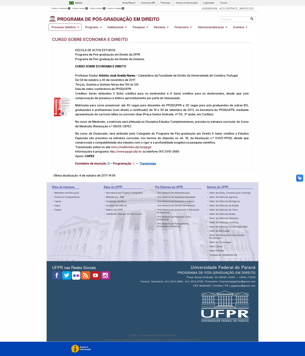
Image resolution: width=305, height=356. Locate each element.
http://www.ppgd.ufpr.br (126, 151)
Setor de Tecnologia (220, 242)
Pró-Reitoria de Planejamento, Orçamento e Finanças (173, 225)
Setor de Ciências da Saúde (224, 205)
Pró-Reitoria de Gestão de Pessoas (176, 205)
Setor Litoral (215, 246)
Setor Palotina (216, 250)
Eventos (238, 27)
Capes (57, 201)
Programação (122, 163)
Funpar (58, 209)
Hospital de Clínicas (116, 205)
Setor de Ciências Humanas (223, 218)
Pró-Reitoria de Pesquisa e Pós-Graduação (174, 218)
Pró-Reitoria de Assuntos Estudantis (177, 197)
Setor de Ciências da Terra (223, 209)
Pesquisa (139, 27)
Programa (91, 27)
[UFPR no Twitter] (67, 276)
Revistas (159, 27)
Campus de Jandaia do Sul (223, 255)
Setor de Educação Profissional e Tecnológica (227, 236)
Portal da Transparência (67, 197)
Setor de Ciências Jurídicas (223, 222)
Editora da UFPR (114, 209)
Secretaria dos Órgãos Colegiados (124, 192)
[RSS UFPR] (86, 276)
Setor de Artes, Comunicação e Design (230, 192)
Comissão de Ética (116, 201)
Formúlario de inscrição (90, 163)
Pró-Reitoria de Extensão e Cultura (176, 201)
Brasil (79, 2)
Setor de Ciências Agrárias (223, 197)
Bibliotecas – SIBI (115, 197)
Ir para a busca (97, 8)
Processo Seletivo (64, 27)
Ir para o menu (79, 8)
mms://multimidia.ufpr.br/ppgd (131, 147)
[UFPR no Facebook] (57, 276)
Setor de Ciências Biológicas (224, 201)
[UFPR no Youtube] (96, 276)
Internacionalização (211, 27)
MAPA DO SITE (246, 8)
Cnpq (57, 205)
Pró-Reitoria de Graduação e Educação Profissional (178, 211)
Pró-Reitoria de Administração (174, 192)
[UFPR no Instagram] (105, 276)
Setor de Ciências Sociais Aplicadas (228, 226)
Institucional (115, 27)
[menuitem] (65, 27)
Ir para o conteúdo (60, 8)
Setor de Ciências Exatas (222, 214)
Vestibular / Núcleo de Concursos (124, 214)
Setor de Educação (219, 231)
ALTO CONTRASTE (228, 8)
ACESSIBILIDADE (209, 8)
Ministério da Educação (66, 192)
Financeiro (182, 27)
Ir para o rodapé (115, 8)
